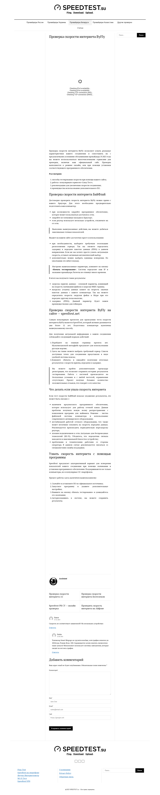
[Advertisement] (28, 65)
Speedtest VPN (24, 781)
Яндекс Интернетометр (28, 775)
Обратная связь (66, 776)
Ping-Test (22, 769)
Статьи (80, 28)
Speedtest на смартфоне (28, 772)
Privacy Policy (65, 773)
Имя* (50, 698)
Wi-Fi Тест (22, 778)
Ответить (52, 627)
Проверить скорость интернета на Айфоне (92, 607)
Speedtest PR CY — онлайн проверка (62, 607)
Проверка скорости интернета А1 (59, 595)
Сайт (50, 714)
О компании (64, 769)
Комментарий (53, 670)
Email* (51, 706)
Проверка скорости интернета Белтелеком (93, 595)
